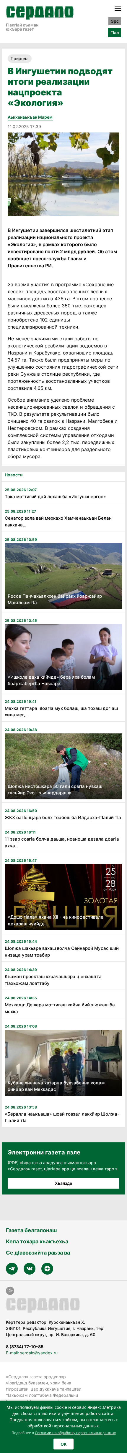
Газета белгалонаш (31, 1230)
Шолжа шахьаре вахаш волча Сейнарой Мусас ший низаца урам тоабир (62, 951)
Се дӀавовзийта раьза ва (38, 1253)
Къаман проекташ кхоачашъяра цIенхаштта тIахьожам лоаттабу (53, 980)
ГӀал (114, 32)
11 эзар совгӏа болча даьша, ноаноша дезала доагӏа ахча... (62, 842)
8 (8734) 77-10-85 (24, 1346)
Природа (20, 58)
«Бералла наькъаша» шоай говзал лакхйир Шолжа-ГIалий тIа (62, 1117)
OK (63, 1444)
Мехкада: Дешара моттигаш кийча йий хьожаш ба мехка (60, 1008)
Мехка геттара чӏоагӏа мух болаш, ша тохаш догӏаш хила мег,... (61, 711)
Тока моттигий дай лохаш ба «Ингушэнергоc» (55, 496)
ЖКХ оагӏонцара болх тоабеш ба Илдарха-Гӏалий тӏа (63, 817)
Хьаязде (63, 1183)
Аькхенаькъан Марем (30, 117)
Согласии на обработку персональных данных (75, 1432)
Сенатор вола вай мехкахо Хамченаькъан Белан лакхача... (58, 521)
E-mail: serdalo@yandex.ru (32, 1352)
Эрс (115, 21)
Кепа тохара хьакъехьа (37, 1241)
